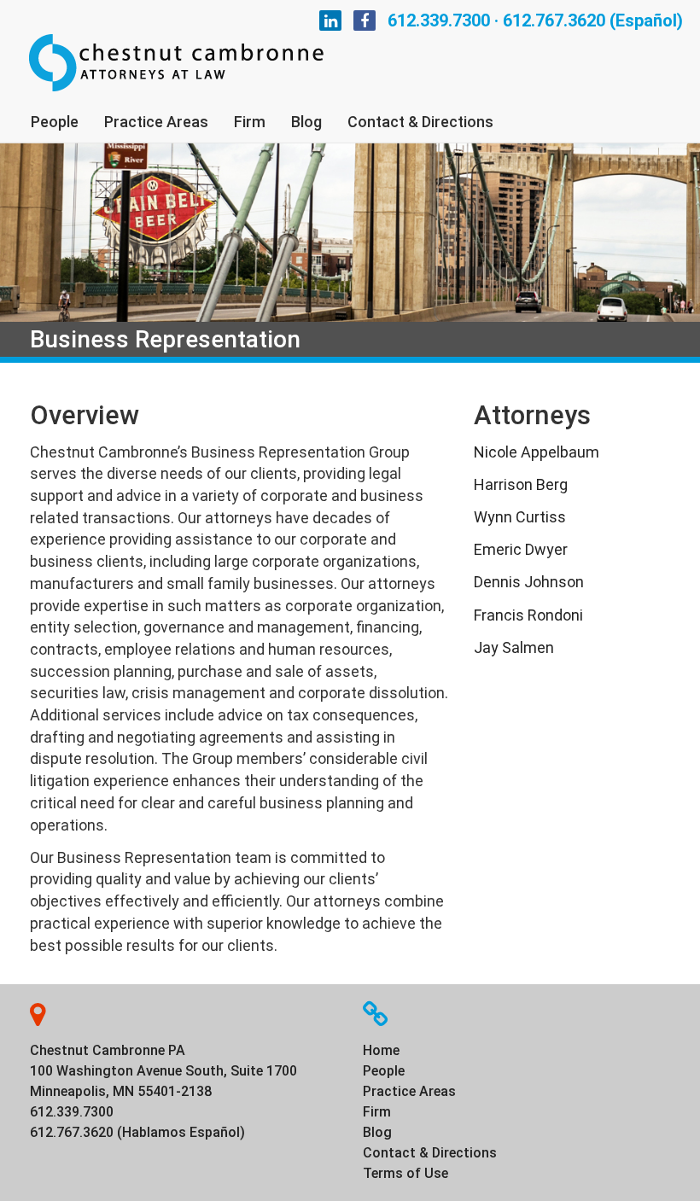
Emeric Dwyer (521, 549)
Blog (306, 122)
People (55, 122)
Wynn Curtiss (520, 517)
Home (381, 1050)
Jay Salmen (514, 647)
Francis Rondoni (528, 615)
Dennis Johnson (529, 582)
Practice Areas (156, 122)
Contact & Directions (420, 122)
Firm (249, 122)
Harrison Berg (521, 484)
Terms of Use (405, 1173)
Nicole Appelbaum (536, 452)
